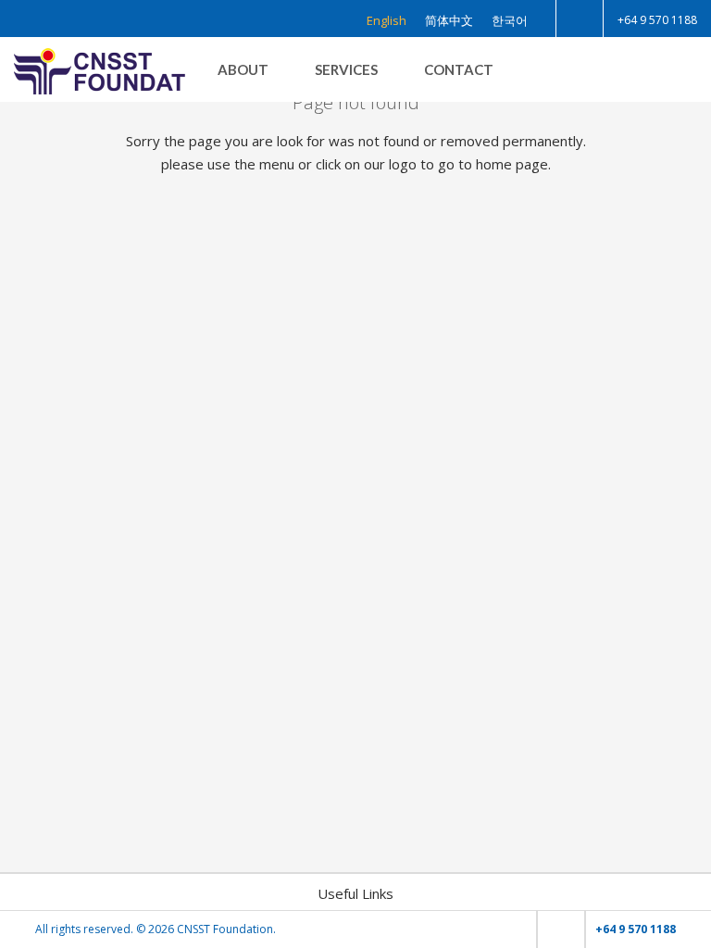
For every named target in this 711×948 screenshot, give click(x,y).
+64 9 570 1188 (657, 20)
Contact (458, 69)
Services (346, 69)
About (243, 69)
